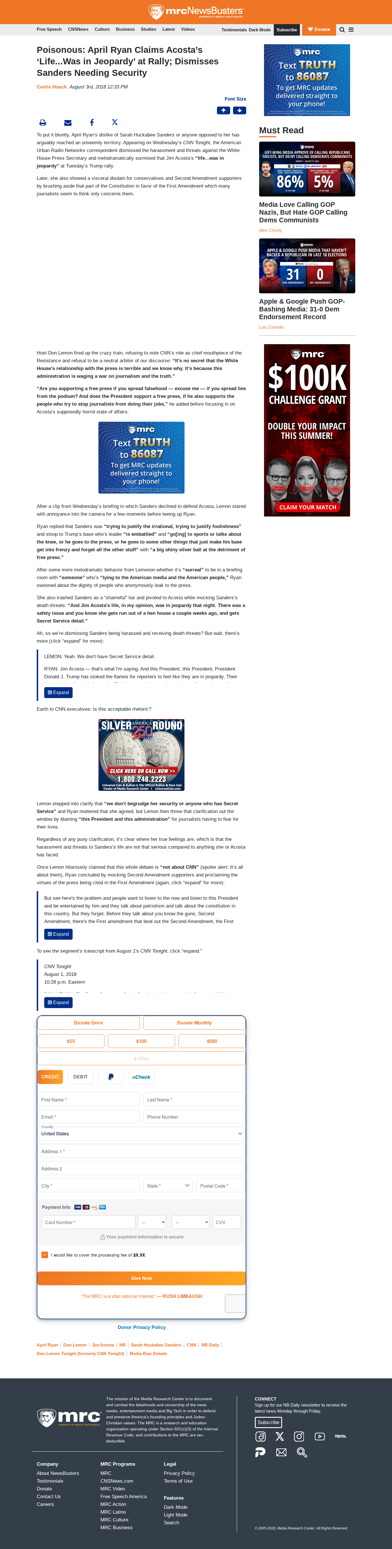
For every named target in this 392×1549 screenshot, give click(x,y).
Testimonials (234, 29)
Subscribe (287, 29)
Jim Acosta (103, 1344)
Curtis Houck (52, 87)
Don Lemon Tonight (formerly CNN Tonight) (80, 1353)
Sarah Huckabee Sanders (156, 1344)
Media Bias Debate (148, 1353)
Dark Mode (260, 29)
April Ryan (47, 1344)
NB (122, 1344)
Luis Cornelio (271, 327)
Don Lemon (75, 1344)
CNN (191, 1344)
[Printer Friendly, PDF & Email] (67, 123)
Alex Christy (270, 230)
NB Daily (210, 1344)
